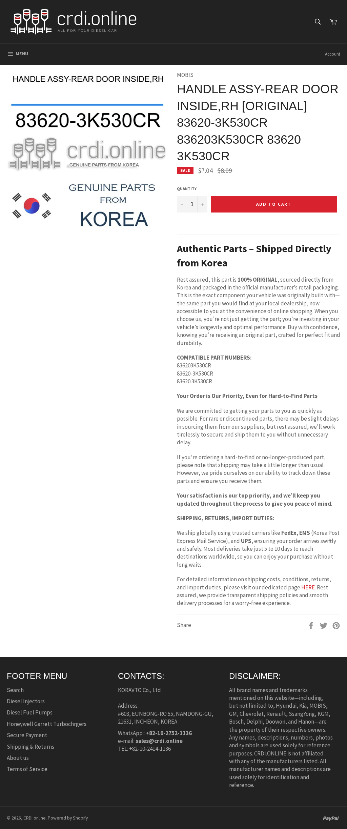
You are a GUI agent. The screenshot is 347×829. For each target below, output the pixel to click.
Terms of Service (27, 769)
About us (18, 758)
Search (15, 690)
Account (332, 54)
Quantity (187, 188)
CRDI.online (34, 818)
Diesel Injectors (26, 701)
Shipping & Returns (30, 746)
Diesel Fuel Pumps (30, 712)
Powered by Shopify (68, 818)
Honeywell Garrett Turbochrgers (46, 724)
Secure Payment (27, 735)
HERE (308, 587)
